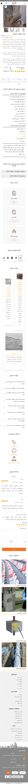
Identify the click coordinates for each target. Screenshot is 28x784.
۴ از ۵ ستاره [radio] (19, 525)
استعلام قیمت (14, 446)
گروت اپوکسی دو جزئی (18, 722)
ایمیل (11, 542)
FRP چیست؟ (19, 733)
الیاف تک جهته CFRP (18, 712)
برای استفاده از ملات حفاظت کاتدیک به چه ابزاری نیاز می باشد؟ (15, 400)
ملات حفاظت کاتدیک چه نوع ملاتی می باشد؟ (15, 383)
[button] (15, 261)
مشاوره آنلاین (14, 454)
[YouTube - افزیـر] (6, 776)
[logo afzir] (14, 3)
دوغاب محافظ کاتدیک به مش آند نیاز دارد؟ (16, 427)
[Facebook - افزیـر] (21, 776)
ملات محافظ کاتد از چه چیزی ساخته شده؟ (16, 413)
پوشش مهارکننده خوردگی (21, 641)
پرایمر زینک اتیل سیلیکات (21, 668)
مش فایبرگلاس (19, 720)
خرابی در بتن (14, 353)
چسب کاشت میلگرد (18, 718)
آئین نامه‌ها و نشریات (18, 697)
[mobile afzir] (2, 3)
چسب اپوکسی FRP (18, 714)
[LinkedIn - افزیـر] (10, 776)
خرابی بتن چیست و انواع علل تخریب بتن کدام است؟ (8, 292)
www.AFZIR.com (18, 783)
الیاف (11, 59)
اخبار (21, 705)
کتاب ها (20, 699)
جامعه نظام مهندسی (18, 701)
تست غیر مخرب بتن (18, 737)
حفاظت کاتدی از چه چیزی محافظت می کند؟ (15, 394)
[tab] (13, 477)
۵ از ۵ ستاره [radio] (17, 525)
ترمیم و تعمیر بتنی (19, 739)
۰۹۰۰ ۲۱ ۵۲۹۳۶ (9, 1)
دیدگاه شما (22, 528)
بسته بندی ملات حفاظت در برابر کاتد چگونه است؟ (16, 420)
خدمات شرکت (19, 677)
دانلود (14, 202)
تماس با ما (20, 688)
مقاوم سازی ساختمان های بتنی (16, 731)
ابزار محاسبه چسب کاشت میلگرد (16, 729)
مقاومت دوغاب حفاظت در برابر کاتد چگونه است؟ (16, 407)
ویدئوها (20, 694)
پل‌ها (23, 136)
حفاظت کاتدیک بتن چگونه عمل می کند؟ (15, 388)
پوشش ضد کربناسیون (21, 613)
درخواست (14, 221)
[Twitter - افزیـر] (14, 776)
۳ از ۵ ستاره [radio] (21, 525)
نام (25, 542)
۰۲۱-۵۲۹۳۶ (19, 1)
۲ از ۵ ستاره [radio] (23, 525)
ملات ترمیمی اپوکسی (18, 716)
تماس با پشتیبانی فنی (14, 463)
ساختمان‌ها (21, 134)
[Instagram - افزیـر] (18, 776)
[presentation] (24, 261)
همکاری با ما (20, 684)
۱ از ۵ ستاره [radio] (25, 525)
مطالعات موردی (19, 679)
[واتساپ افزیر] (6, 3)
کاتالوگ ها (20, 682)
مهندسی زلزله (19, 703)
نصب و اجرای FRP (18, 735)
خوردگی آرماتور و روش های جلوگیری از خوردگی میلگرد (19, 287)
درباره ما (20, 686)
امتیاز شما (24, 523)
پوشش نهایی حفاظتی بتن (20, 585)
